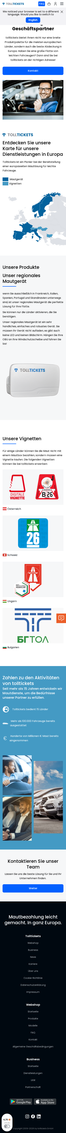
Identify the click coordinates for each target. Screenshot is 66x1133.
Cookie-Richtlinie (33, 978)
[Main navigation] (61, 3)
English (33, 20)
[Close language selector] (61, 11)
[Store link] (21, 1102)
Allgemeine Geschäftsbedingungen (33, 1046)
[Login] (55, 3)
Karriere (33, 964)
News (33, 957)
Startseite (33, 1011)
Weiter (33, 888)
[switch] (7, 1126)
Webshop (33, 943)
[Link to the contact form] (61, 618)
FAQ (41, 4)
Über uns (33, 971)
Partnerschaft (33, 1087)
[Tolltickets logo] (13, 4)
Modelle (33, 1025)
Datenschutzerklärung (33, 985)
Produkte (33, 1018)
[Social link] (27, 1117)
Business (33, 950)
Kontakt (33, 71)
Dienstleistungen (33, 1073)
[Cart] (49, 3)
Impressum (33, 992)
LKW (33, 1080)
